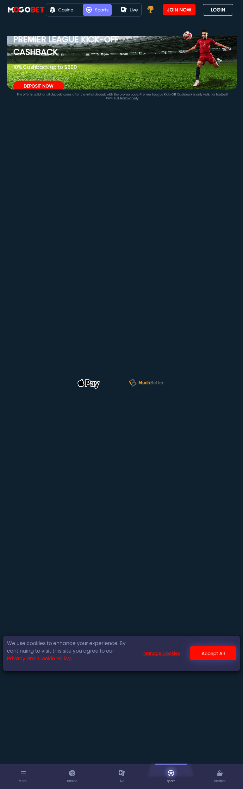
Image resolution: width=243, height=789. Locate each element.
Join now (179, 9)
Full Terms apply (126, 98)
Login (218, 9)
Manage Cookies (161, 653)
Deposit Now (38, 86)
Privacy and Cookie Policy (39, 658)
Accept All (213, 653)
